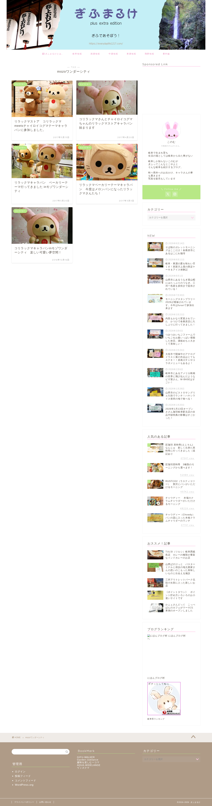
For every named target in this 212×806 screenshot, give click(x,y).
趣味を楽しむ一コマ (88, 762)
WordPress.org (24, 784)
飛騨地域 (149, 53)
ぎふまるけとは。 (54, 53)
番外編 (166, 53)
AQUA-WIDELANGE (88, 765)
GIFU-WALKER (86, 757)
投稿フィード (23, 776)
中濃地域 (113, 53)
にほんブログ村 (156, 678)
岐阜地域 (77, 53)
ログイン (20, 771)
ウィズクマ (83, 768)
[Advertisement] (167, 89)
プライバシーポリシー (24, 802)
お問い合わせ (45, 802)
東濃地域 (131, 53)
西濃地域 (95, 53)
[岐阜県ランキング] (171, 698)
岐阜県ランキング (156, 719)
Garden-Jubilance (87, 760)
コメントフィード (25, 780)
